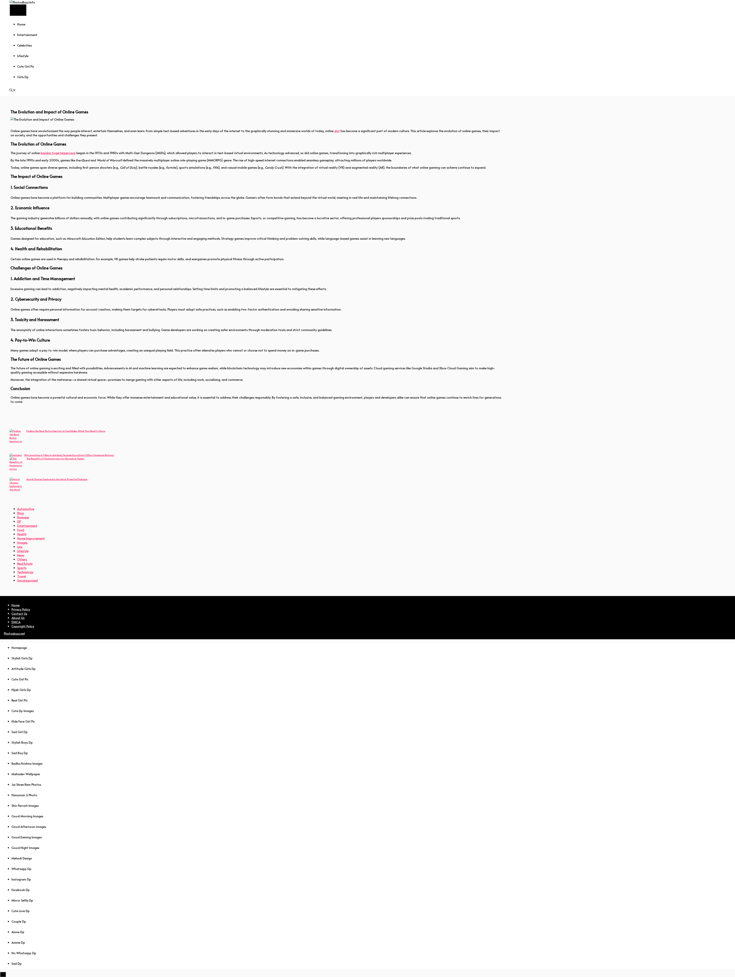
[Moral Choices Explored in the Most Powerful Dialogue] (17, 487)
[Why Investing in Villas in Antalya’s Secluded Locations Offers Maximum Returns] (16, 455)
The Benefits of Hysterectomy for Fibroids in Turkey (55, 458)
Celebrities (24, 45)
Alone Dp (17, 932)
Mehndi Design (21, 858)
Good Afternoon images (28, 826)
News (20, 555)
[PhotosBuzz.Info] (22, 2)
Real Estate (25, 563)
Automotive (25, 509)
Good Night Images (25, 847)
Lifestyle (23, 56)
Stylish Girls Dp (22, 658)
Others (22, 559)
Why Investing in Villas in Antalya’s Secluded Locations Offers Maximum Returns (69, 455)
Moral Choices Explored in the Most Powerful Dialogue (56, 479)
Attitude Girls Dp (23, 668)
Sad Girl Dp (19, 732)
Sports (21, 568)
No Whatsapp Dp (23, 953)
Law (19, 547)
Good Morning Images (27, 816)
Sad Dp (16, 963)
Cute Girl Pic (25, 66)
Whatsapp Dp (21, 869)
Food (20, 530)
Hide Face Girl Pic (23, 721)
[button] (13, 90)
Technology (25, 572)
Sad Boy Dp (19, 753)
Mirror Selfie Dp (22, 900)
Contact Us (19, 613)
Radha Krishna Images (26, 763)
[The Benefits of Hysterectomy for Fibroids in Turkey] (17, 467)
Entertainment (27, 35)
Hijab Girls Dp (21, 690)
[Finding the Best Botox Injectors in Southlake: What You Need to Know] (17, 441)
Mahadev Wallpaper (25, 774)
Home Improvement (31, 538)
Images (22, 542)
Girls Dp (23, 77)
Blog (20, 513)
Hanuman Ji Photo (24, 795)
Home (21, 24)
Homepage (19, 647)
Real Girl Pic (19, 700)
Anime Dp (18, 942)
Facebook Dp (20, 890)
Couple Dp (18, 921)
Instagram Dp (21, 879)
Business (23, 517)
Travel (21, 576)
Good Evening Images (26, 837)
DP (19, 521)
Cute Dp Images (22, 711)
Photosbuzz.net (14, 633)
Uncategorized (27, 580)
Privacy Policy (20, 609)
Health (21, 534)
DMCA (15, 622)
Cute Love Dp (20, 911)
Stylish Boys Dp (22, 742)
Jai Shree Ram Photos (26, 784)
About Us (17, 618)
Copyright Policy (22, 626)
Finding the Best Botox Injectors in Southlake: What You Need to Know (65, 431)
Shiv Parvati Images (25, 805)
